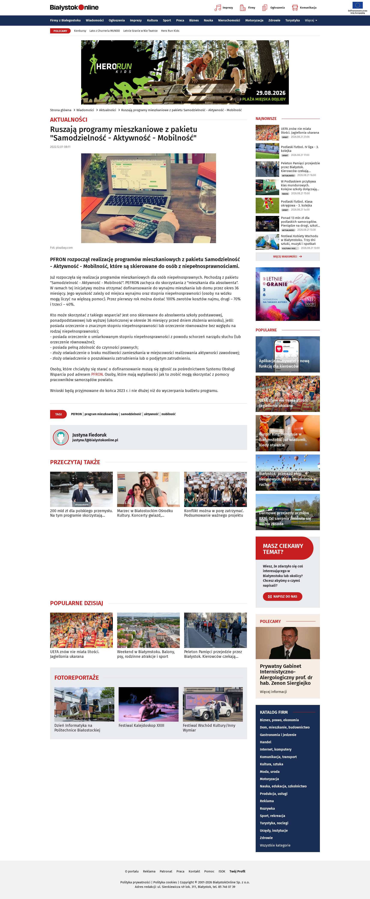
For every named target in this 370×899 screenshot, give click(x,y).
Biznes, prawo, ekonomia (279, 720)
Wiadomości (95, 20)
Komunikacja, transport (278, 757)
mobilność (168, 414)
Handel (265, 742)
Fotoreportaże (76, 677)
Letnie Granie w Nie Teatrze (140, 30)
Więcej (309, 20)
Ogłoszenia (277, 7)
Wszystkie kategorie (275, 845)
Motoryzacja (254, 20)
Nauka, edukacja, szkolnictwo (283, 786)
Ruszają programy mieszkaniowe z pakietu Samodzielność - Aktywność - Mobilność (181, 110)
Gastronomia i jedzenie (278, 735)
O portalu (132, 871)
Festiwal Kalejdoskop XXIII (141, 725)
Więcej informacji (273, 692)
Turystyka (292, 20)
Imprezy (228, 7)
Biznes (194, 20)
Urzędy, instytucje (274, 831)
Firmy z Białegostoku (65, 20)
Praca (180, 20)
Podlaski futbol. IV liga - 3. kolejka (300, 149)
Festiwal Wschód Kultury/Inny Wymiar (209, 728)
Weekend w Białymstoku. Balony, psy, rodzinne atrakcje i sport (146, 654)
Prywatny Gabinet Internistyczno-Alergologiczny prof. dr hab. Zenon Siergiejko (286, 674)
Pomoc (209, 871)
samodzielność (131, 414)
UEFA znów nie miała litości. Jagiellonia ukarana (74, 654)
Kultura (152, 20)
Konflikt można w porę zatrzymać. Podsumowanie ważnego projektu (214, 513)
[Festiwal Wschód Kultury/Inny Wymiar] (213, 704)
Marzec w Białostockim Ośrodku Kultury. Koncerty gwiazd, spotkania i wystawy (145, 513)
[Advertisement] (148, 559)
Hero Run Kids (170, 30)
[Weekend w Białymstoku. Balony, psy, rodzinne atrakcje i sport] (148, 630)
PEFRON (76, 414)
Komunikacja (308, 7)
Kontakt (194, 871)
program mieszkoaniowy (101, 414)
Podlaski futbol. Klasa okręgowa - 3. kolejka (296, 203)
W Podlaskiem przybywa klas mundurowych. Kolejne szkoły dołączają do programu (299, 185)
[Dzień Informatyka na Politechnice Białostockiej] (84, 704)
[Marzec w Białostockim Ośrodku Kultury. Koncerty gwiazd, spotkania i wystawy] (148, 489)
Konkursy (80, 30)
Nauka (208, 20)
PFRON (97, 374)
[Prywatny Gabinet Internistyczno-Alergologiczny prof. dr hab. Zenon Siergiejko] (288, 643)
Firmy (251, 7)
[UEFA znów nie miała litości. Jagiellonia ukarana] (81, 630)
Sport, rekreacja (272, 816)
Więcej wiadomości (285, 256)
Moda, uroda (270, 772)
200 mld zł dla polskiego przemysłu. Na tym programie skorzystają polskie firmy (81, 513)
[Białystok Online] (74, 7)
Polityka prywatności (135, 882)
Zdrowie (274, 20)
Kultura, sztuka (271, 764)
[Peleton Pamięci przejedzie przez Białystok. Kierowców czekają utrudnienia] (215, 630)
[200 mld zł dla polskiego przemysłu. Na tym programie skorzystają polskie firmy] (81, 489)
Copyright (187, 882)
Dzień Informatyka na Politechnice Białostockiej (77, 728)
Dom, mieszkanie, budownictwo (285, 727)
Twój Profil (237, 871)
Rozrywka (267, 808)
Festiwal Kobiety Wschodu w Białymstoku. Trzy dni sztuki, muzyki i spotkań (299, 240)
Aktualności (107, 110)
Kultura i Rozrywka (290, 248)
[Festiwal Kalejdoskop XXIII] (149, 704)
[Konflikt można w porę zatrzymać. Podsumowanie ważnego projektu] (215, 489)
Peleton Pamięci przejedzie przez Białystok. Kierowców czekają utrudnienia (213, 654)
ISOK (222, 871)
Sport (167, 20)
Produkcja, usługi (274, 794)
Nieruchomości (229, 20)
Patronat (166, 871)
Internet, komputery (275, 749)
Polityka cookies (165, 882)
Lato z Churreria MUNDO (105, 30)
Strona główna (60, 110)
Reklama (267, 801)
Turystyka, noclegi (274, 823)
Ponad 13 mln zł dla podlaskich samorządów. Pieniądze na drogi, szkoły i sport (300, 221)
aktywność (151, 414)
